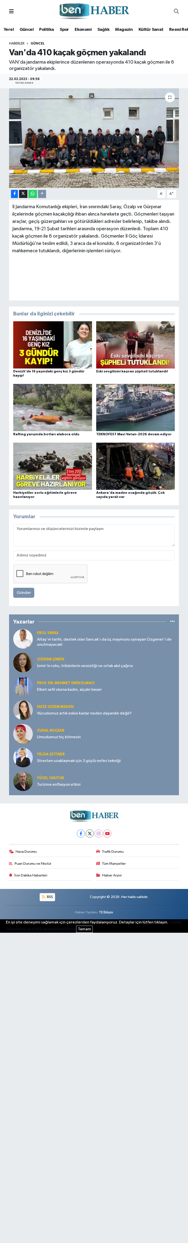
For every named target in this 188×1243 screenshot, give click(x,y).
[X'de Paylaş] (23, 194)
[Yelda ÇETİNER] (23, 757)
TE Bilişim (106, 912)
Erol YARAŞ (48, 633)
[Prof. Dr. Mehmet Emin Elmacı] (23, 686)
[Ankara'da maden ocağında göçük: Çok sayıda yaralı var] (135, 466)
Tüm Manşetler (114, 863)
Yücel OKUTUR (50, 778)
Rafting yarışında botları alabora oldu (46, 434)
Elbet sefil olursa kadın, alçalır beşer (69, 690)
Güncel (27, 29)
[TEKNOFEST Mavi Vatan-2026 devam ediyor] (135, 407)
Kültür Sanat (151, 29)
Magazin (124, 29)
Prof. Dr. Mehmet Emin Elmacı (65, 683)
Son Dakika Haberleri (30, 875)
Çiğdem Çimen (50, 659)
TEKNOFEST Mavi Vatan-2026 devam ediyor (134, 434)
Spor (64, 29)
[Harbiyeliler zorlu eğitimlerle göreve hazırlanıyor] (52, 466)
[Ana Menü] (11, 12)
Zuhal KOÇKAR (50, 730)
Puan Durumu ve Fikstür (33, 863)
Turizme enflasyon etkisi (59, 785)
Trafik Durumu (113, 851)
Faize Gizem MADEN (55, 707)
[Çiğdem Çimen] (23, 662)
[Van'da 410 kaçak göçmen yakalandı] (94, 138)
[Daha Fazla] (42, 194)
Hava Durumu (26, 851)
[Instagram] (98, 833)
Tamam (84, 929)
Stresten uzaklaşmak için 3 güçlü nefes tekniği (79, 761)
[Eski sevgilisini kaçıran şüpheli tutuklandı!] (135, 345)
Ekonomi (83, 29)
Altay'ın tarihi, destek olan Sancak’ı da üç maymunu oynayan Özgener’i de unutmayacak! (104, 642)
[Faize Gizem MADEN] (23, 710)
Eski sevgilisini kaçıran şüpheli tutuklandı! (132, 371)
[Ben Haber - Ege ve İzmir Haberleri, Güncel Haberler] (94, 12)
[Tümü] (172, 622)
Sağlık (103, 29)
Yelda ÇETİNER (51, 754)
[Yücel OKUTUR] (23, 781)
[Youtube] (107, 833)
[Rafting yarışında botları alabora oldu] (52, 407)
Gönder (24, 593)
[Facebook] (81, 833)
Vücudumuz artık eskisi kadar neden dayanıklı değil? (84, 713)
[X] (90, 833)
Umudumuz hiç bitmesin (59, 737)
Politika (46, 29)
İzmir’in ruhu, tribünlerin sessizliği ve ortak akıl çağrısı (85, 666)
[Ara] (176, 12)
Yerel (9, 29)
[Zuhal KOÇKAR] (23, 734)
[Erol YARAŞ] (23, 639)
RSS (49, 897)
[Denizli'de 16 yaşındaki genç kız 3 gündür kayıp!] (52, 345)
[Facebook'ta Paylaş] (14, 194)
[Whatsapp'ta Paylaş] (32, 194)
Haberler (16, 43)
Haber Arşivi (112, 875)
